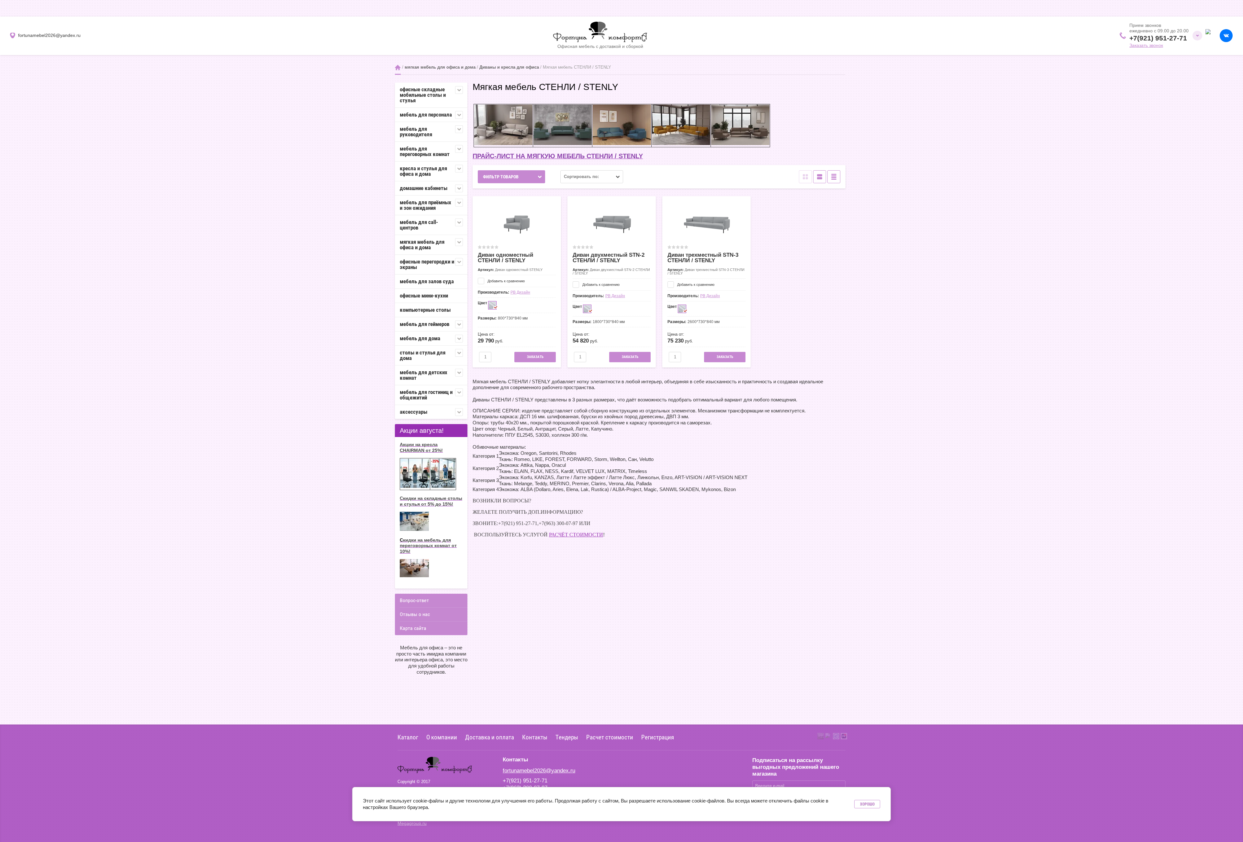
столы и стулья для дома (422, 355)
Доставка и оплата (489, 737)
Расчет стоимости (609, 737)
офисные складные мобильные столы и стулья (423, 95)
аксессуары (413, 412)
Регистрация (657, 737)
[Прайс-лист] (833, 176)
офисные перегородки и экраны (427, 264)
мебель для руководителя (416, 132)
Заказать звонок (1146, 45)
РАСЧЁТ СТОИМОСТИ (576, 534)
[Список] (819, 176)
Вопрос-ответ (414, 600)
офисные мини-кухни (424, 295)
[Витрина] (805, 176)
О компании (441, 737)
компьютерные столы (425, 310)
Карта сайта (413, 628)
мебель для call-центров (419, 225)
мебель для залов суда (427, 281)
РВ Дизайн (520, 292)
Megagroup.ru (412, 823)
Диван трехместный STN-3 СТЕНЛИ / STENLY (702, 258)
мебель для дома (420, 338)
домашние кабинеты (423, 188)
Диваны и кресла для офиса (509, 67)
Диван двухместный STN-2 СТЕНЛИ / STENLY (608, 258)
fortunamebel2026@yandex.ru (539, 771)
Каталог (408, 737)
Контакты (534, 737)
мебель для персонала (426, 114)
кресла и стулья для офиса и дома (423, 171)
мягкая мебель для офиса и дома (440, 67)
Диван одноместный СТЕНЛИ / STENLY (505, 258)
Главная (398, 67)
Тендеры (566, 737)
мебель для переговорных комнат (425, 151)
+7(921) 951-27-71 (1158, 38)
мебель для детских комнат (423, 375)
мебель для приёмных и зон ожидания (425, 205)
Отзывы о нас (415, 614)
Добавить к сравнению (506, 281)
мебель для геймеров (424, 324)
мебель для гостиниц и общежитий (426, 395)
